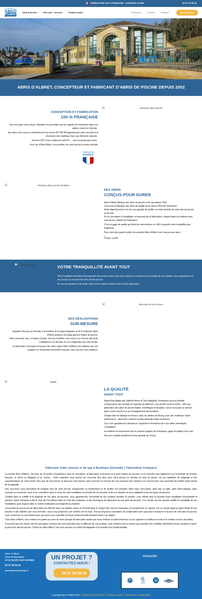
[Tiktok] (161, 566)
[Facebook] (139, 566)
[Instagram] (150, 566)
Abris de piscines (29, 13)
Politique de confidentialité (138, 595)
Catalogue (164, 13)
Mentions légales (115, 595)
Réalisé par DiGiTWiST (93, 595)
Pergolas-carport (75, 13)
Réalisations (136, 13)
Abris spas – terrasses (52, 13)
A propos (151, 13)
